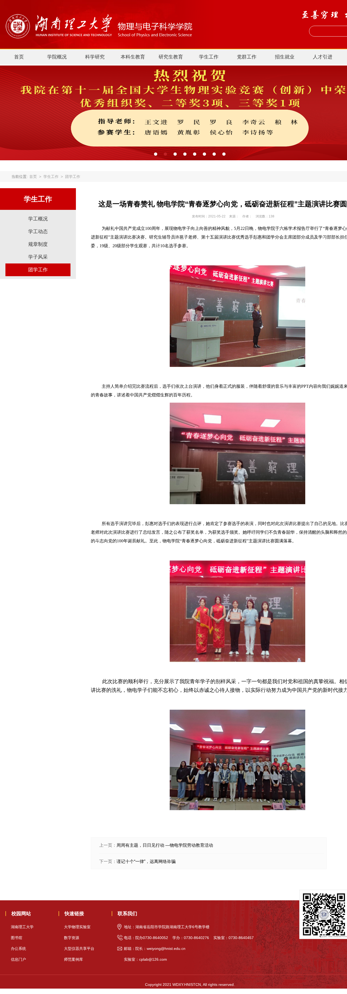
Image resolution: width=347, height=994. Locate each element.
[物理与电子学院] (98, 11)
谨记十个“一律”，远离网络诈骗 (146, 861)
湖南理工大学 (22, 927)
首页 (19, 57)
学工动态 (38, 231)
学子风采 (38, 257)
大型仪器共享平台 (79, 948)
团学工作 (72, 176)
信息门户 (18, 959)
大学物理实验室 (77, 927)
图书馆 (16, 938)
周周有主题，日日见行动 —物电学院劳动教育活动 (165, 845)
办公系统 (18, 948)
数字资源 (71, 938)
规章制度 (38, 244)
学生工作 (51, 176)
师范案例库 (73, 959)
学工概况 (38, 218)
